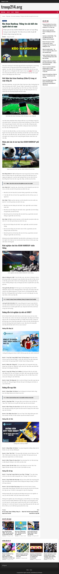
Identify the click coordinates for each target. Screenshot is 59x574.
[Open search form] (57, 12)
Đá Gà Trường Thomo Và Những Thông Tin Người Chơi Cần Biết (11, 511)
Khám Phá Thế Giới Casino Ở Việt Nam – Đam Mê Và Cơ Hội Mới (30, 511)
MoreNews (33, 572)
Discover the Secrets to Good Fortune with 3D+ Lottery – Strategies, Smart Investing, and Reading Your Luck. (50, 556)
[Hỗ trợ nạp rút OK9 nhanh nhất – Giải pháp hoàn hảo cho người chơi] (21, 525)
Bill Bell (4, 36)
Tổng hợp (17, 12)
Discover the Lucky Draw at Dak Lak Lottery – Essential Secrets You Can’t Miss (50, 76)
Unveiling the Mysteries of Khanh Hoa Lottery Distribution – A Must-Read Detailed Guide (49, 62)
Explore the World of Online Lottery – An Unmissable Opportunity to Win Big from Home (50, 56)
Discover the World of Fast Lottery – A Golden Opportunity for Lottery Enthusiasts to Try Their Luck (49, 25)
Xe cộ (12, 12)
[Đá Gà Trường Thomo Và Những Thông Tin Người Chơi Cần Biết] (33, 525)
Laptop (8, 12)
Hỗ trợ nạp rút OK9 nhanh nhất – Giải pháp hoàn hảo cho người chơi (20, 533)
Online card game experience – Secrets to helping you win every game (49, 31)
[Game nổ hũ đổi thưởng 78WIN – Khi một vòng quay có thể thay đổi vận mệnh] (8, 525)
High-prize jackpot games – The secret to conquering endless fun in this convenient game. (50, 51)
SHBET (30, 71)
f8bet (27, 570)
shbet (31, 570)
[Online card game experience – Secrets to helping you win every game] (22, 547)
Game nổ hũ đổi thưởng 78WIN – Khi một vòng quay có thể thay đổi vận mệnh (7, 533)
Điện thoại (3, 12)
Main (5, 550)
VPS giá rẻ (4, 565)
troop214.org (11, 7)
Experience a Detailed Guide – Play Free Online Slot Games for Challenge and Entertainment (49, 37)
